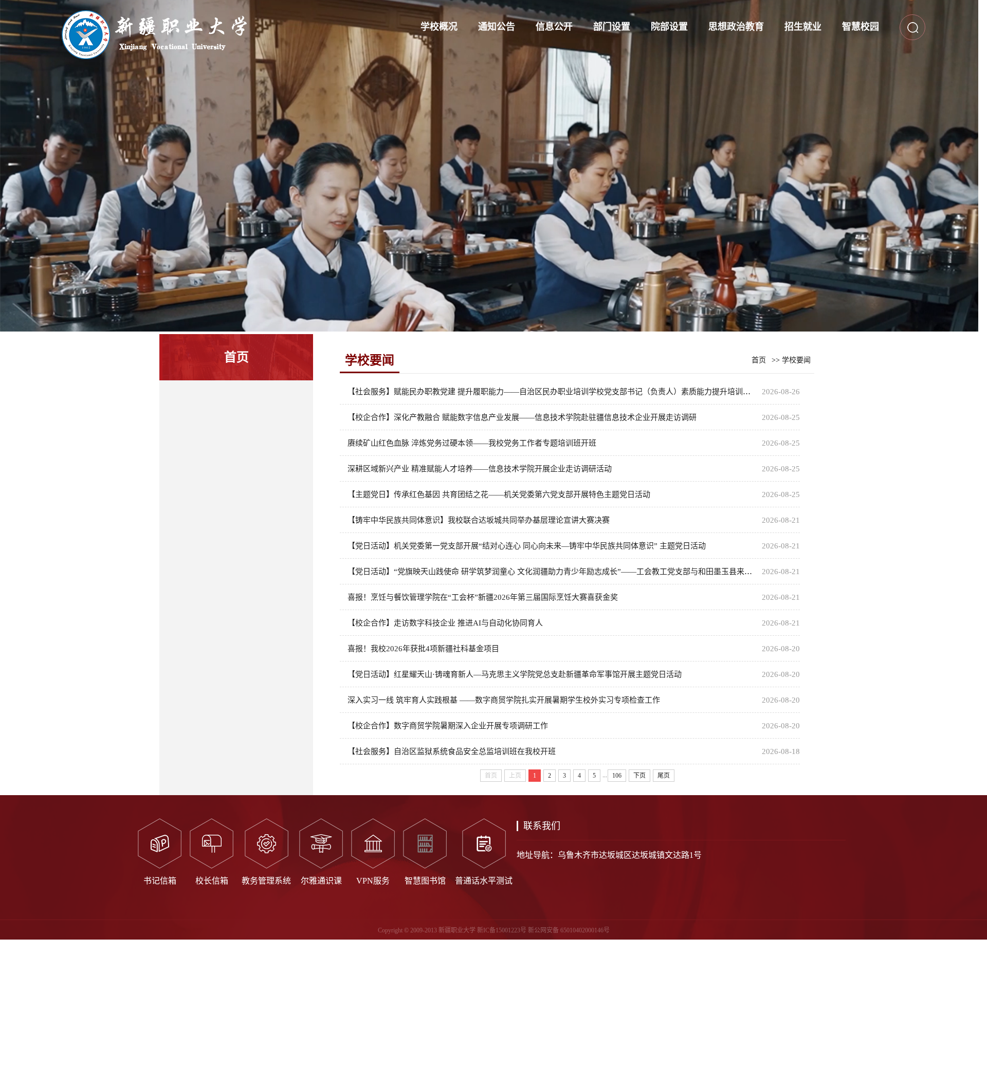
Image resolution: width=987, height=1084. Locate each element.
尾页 (663, 775)
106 (617, 775)
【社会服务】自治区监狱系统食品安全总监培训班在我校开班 (452, 751)
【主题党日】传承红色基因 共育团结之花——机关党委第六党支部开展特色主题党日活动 (499, 494)
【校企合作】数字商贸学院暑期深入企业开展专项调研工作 (448, 726)
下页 (639, 775)
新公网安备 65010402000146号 (569, 930)
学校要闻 (796, 360)
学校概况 (439, 27)
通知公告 (496, 27)
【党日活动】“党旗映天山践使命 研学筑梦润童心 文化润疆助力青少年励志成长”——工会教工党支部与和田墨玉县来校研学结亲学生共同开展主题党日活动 (611, 571)
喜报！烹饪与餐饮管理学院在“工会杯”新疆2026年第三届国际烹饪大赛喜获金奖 (483, 597)
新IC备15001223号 (501, 930)
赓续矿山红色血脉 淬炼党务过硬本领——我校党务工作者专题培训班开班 (472, 443)
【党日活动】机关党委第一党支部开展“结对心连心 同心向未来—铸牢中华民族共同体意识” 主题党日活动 (527, 546)
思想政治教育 (736, 27)
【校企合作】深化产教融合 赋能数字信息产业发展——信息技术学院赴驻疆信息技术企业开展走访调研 (522, 417)
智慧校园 (860, 27)
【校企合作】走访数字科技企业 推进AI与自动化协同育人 (445, 623)
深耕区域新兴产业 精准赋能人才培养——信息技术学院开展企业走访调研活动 (480, 469)
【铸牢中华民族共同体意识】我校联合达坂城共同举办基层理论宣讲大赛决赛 (479, 520)
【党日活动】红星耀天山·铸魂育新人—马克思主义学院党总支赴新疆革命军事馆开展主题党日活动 (515, 674)
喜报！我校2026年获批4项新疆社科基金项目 (423, 649)
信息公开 (554, 27)
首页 (759, 360)
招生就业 (802, 27)
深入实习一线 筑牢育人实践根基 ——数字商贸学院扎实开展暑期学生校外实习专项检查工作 (504, 700)
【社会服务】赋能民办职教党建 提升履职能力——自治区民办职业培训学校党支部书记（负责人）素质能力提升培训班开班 (557, 392)
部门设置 (611, 27)
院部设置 (669, 27)
